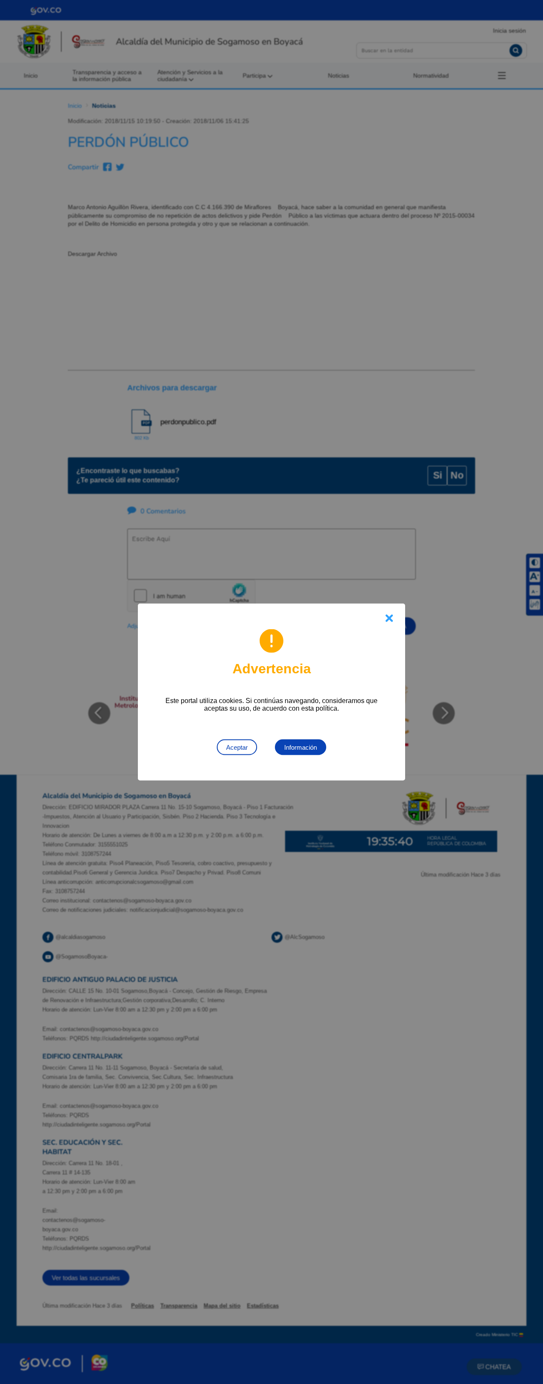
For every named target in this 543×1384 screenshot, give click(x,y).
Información (300, 747)
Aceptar (237, 747)
